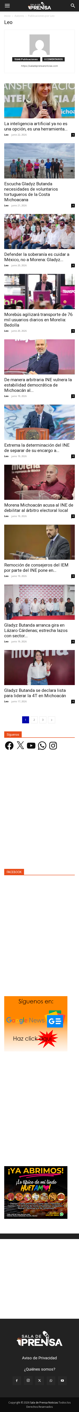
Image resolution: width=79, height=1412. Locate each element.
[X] (39, 1381)
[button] (7, 5)
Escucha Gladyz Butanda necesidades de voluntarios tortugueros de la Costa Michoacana (31, 191)
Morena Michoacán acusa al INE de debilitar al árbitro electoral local (38, 508)
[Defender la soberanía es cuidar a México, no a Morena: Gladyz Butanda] (39, 231)
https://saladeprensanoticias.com (39, 65)
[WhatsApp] (51, 1381)
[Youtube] (62, 1381)
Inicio (7, 16)
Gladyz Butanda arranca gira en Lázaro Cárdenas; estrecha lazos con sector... (36, 630)
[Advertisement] (39, 812)
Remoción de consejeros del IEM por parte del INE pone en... (36, 567)
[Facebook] (17, 1381)
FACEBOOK (14, 872)
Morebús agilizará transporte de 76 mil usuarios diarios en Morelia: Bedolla (38, 320)
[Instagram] (28, 1380)
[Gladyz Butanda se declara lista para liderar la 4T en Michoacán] (39, 667)
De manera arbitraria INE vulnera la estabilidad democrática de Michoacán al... (38, 385)
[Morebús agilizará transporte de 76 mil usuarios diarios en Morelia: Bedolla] (39, 291)
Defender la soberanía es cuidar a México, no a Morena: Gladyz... (36, 257)
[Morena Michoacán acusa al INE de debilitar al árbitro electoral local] (39, 482)
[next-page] (51, 719)
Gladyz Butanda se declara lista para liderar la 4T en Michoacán (35, 693)
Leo (6, 134)
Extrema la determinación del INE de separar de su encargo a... (37, 448)
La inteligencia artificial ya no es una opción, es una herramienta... (36, 126)
